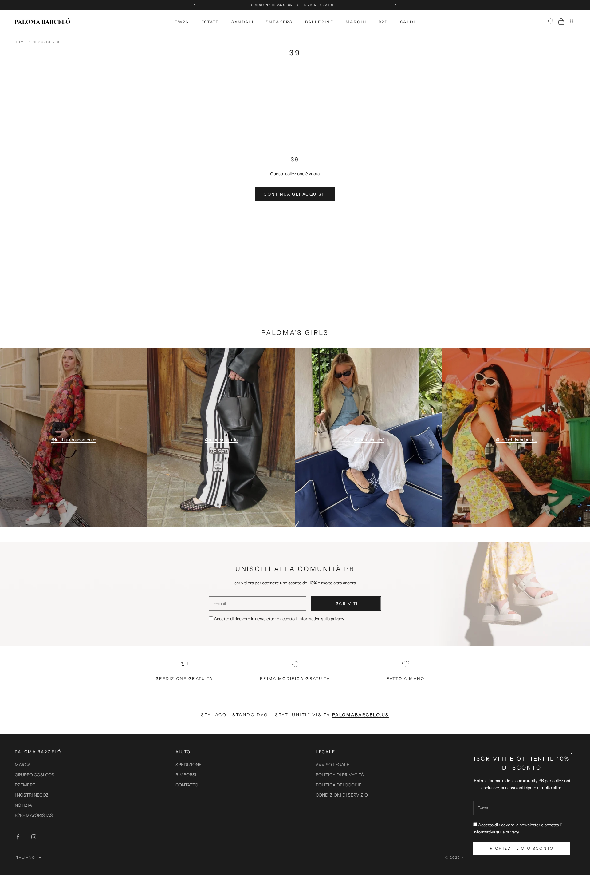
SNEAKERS (279, 21)
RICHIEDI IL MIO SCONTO (521, 848)
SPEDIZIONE (188, 764)
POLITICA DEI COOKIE (339, 785)
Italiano (25, 857)
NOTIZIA (23, 805)
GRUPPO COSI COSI (35, 775)
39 (59, 42)
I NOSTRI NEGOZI (32, 795)
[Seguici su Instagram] (34, 837)
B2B (383, 21)
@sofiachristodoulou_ (516, 440)
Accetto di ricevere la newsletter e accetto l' (279, 619)
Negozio (42, 42)
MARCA (23, 764)
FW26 (182, 21)
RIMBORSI (185, 775)
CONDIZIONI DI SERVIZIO (342, 795)
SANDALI (242, 21)
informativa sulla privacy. (496, 832)
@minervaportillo (221, 440)
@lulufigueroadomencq (73, 440)
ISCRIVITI (346, 603)
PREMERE (25, 785)
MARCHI (356, 21)
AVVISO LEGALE (332, 764)
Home (20, 42)
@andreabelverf (369, 440)
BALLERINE (319, 21)
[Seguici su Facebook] (18, 837)
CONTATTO (186, 785)
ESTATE (210, 21)
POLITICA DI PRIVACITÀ (340, 775)
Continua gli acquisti (295, 194)
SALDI (407, 21)
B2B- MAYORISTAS (34, 815)
